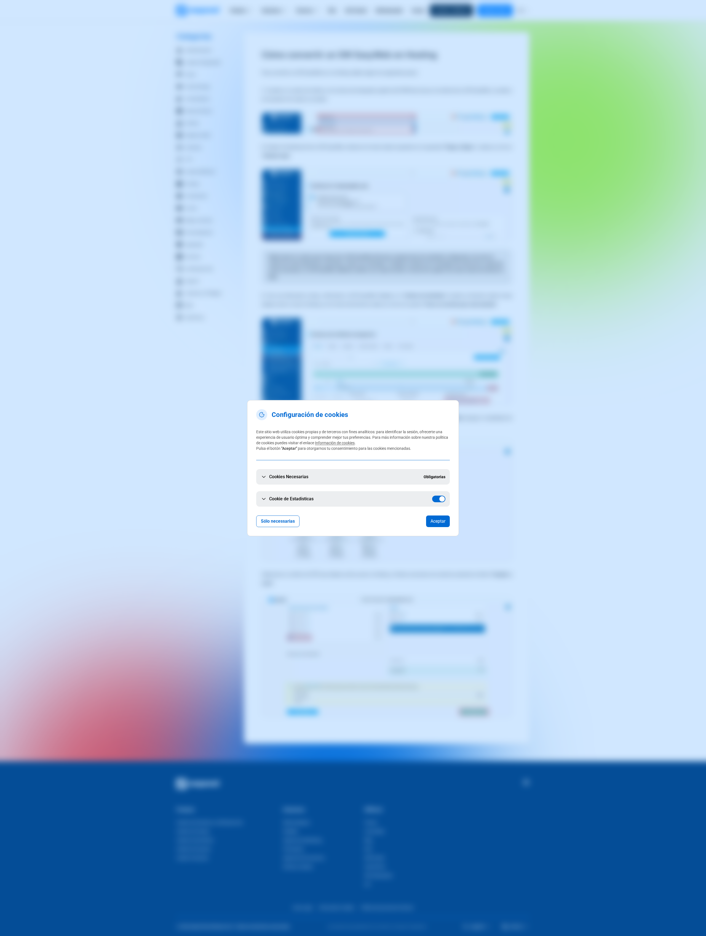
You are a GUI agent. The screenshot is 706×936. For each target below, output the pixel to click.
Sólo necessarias (278, 521)
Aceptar (437, 521)
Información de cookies (335, 443)
